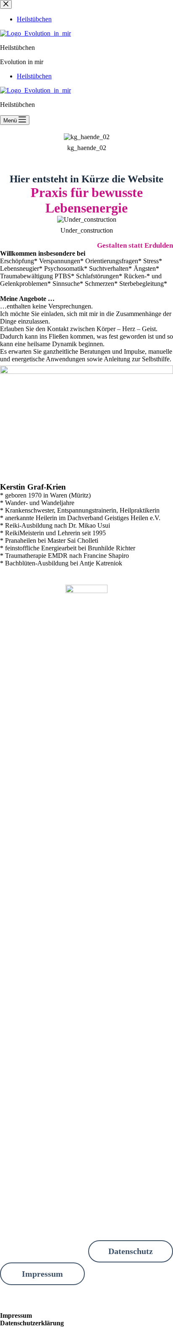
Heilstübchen (34, 76)
